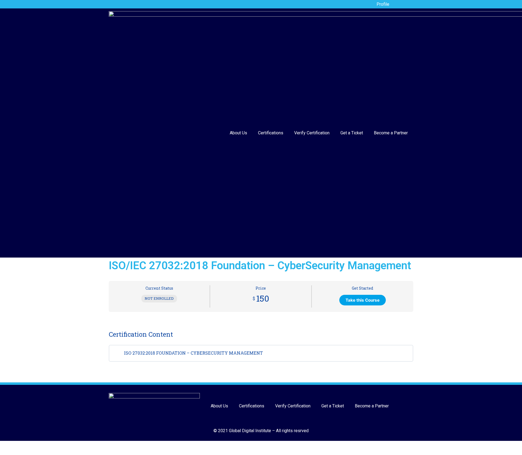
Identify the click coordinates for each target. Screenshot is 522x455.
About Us (238, 132)
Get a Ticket (351, 132)
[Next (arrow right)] (14, 453)
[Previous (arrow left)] (4, 453)
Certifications (270, 132)
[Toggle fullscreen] (24, 446)
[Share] (14, 446)
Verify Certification (312, 132)
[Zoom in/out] (34, 446)
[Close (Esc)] (4, 446)
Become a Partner (391, 132)
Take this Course (363, 300)
